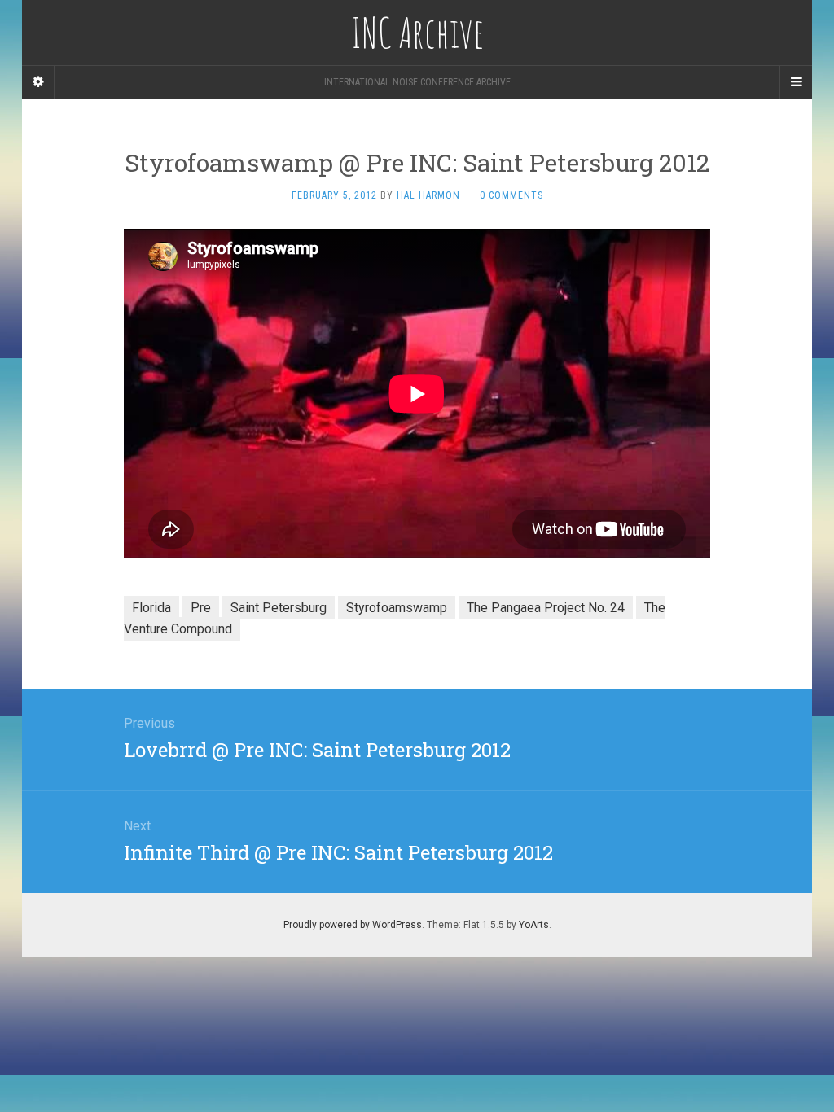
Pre (201, 607)
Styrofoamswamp (396, 607)
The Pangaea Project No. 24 (546, 607)
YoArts (534, 924)
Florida (151, 607)
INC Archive (417, 32)
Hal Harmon (428, 195)
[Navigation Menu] (795, 82)
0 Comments (511, 195)
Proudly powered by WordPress (352, 924)
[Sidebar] (38, 82)
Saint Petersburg (278, 607)
